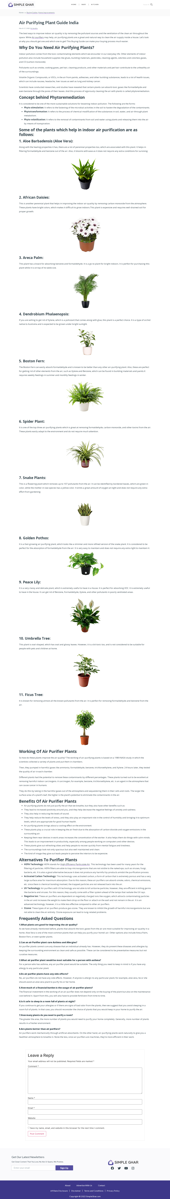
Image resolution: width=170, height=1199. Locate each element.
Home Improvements (46, 13)
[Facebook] (112, 1168)
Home (73, 4)
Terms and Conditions (93, 1191)
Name (31, 1098)
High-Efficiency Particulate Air (75, 864)
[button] (67, 1185)
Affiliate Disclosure (59, 1191)
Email (31, 1108)
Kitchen (95, 4)
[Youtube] (126, 1168)
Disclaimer (76, 1191)
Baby (84, 4)
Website (31, 1118)
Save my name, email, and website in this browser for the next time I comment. (67, 1128)
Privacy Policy (113, 1191)
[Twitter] (119, 1168)
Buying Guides (32, 13)
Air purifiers (38, 37)
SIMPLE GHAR (126, 1162)
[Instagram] (133, 1168)
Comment (33, 1066)
